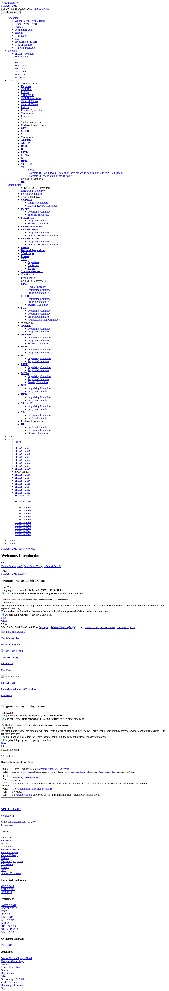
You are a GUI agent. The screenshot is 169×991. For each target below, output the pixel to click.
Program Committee (38, 232)
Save (3, 617)
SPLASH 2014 (23, 486)
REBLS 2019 (8, 926)
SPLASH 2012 (23, 492)
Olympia (43, 627)
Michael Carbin (52, 566)
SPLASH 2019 (9, 548)
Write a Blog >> (9, 2)
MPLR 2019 (8, 889)
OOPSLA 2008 (23, 510)
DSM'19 (5, 911)
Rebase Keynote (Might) (63, 627)
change (30, 762)
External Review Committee (42, 205)
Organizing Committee (33, 190)
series (22, 548)
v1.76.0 (32, 821)
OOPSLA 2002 (23, 528)
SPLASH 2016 (23, 480)
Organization (14, 184)
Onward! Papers (29, 101)
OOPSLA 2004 (23, 522)
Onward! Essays (29, 104)
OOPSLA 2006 (23, 516)
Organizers (33, 262)
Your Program (22, 56)
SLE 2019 (6, 892)
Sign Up (5, 988)
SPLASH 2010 (23, 501)
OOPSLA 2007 (23, 513)
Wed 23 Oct (21, 71)
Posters (25, 116)
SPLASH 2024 (23, 456)
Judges (31, 268)
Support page (7, 825)
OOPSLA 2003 (23, 525)
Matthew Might (24, 794)
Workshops (27, 113)
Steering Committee (31, 193)
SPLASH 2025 (23, 453)
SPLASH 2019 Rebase (13, 573)
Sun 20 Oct (20, 62)
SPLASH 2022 (23, 462)
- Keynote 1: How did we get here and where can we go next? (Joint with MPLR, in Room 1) (76, 172)
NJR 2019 (6, 923)
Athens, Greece (41, 8)
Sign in (11, 540)
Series (18, 441)
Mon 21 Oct (21, 65)
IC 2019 (5, 914)
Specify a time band (42, 614)
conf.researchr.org (17, 821)
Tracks (11, 80)
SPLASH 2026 (23, 450)
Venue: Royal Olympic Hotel (30, 20)
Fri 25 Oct (20, 77)
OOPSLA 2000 (23, 534)
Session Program (10, 749)
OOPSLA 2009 (23, 507)
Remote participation (25, 47)
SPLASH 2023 (23, 459)
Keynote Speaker (37, 286)
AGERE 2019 (8, 905)
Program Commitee (38, 220)
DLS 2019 (6, 945)
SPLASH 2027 (23, 447)
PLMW (25, 92)
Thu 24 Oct (21, 74)
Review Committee (38, 202)
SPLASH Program (24, 53)
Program (12, 50)
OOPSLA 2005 (23, 519)
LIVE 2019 (7, 917)
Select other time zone (72, 593)
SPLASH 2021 (23, 465)
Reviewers (33, 265)
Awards (19, 26)
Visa (17, 38)
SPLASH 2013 (23, 489)
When (4, 624)
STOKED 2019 (9, 929)
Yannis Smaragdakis (12, 566)
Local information (24, 29)
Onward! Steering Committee (43, 235)
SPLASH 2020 (23, 468)
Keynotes (26, 86)
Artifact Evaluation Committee (44, 319)
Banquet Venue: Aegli (26, 23)
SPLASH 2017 (23, 477)
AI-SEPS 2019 (9, 908)
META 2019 (8, 920)
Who (3, 563)
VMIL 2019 (7, 932)
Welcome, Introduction (25, 777)
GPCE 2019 (7, 886)
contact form (7, 815)
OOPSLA (26, 89)
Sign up (12, 543)
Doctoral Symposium (32, 110)
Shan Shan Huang (33, 566)
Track (4, 570)
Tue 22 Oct (20, 68)
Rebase (25, 107)
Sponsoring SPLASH (26, 41)
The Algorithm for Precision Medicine (32, 788)
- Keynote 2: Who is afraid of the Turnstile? (50, 175)
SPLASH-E (27, 95)
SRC (23, 119)
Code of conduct (23, 44)
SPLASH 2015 (23, 483)
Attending (13, 17)
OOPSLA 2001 (23, 531)
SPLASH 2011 (22, 495)
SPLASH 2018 (23, 474)
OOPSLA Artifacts (31, 98)
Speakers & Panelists (39, 214)
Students (19, 32)
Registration (21, 35)
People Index (28, 277)
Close (4, 620)
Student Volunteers (31, 122)
